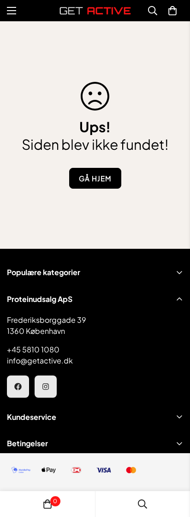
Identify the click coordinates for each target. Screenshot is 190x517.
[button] (172, 10)
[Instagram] (46, 386)
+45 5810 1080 (33, 349)
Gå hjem (95, 178)
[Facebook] (18, 386)
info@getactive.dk (40, 360)
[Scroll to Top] (173, 468)
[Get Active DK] (95, 10)
